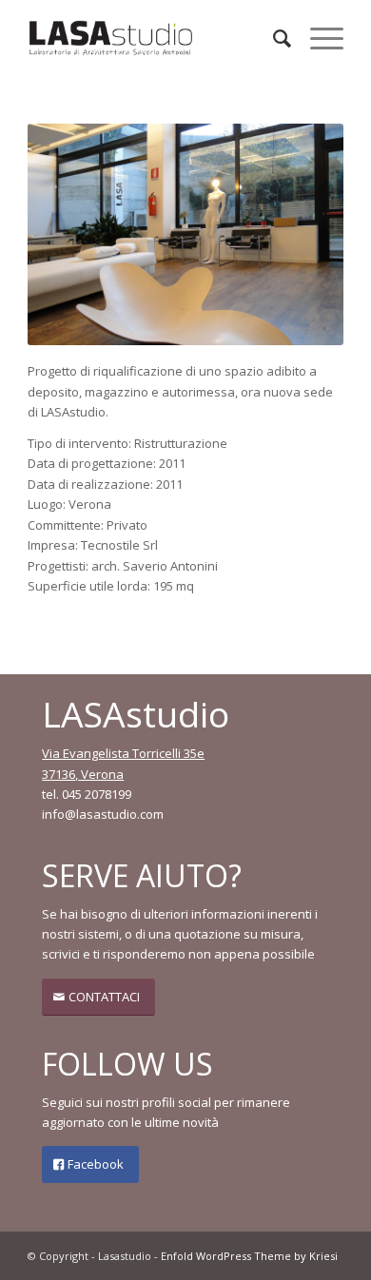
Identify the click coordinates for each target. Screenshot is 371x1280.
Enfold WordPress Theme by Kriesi (249, 1256)
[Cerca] (272, 38)
